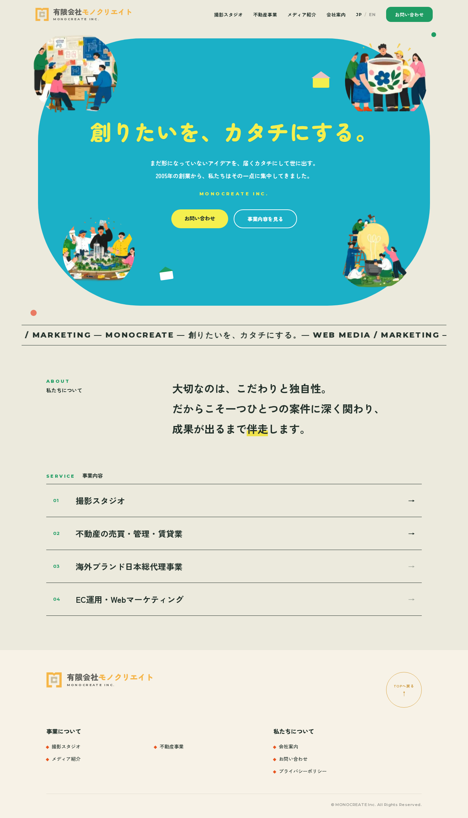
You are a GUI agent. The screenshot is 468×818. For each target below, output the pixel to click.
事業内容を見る (265, 218)
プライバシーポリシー (303, 771)
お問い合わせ (409, 14)
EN (372, 14)
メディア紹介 (301, 14)
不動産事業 (265, 14)
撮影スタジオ (228, 14)
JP (359, 14)
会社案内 (336, 14)
